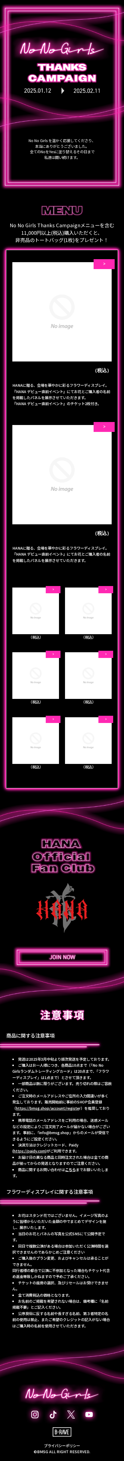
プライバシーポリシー (62, 1445)
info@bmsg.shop (54, 1132)
